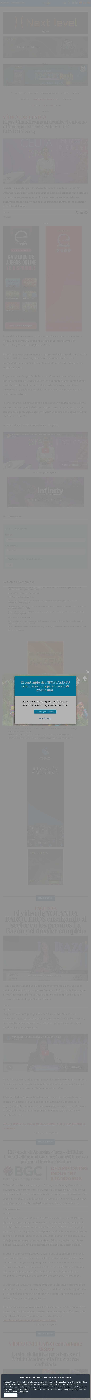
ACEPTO (10, 1395)
